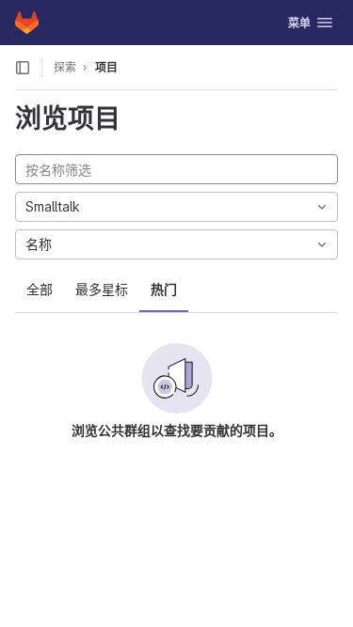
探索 (65, 67)
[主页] (27, 22)
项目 (106, 67)
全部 (39, 289)
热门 (164, 289)
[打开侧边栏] (23, 68)
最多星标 (101, 289)
